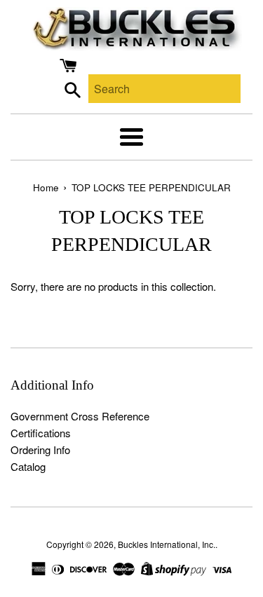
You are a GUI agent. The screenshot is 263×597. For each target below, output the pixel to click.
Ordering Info (40, 449)
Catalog (28, 466)
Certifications (41, 432)
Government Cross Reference (80, 416)
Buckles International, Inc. (166, 544)
